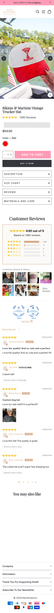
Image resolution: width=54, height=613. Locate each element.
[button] (10, 117)
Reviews (10, 192)
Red (5, 144)
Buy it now (27, 163)
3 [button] (28, 482)
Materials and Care (19, 201)
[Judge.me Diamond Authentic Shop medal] (18, 311)
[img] (9, 337)
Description (13, 174)
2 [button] (23, 482)
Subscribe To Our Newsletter (18, 590)
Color (9, 138)
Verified (25, 321)
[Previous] (3, 58)
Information (8, 574)
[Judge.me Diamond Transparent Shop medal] (33, 311)
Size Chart (12, 183)
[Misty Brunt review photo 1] (9, 415)
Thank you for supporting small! (20, 581)
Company (7, 566)
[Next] (50, 58)
